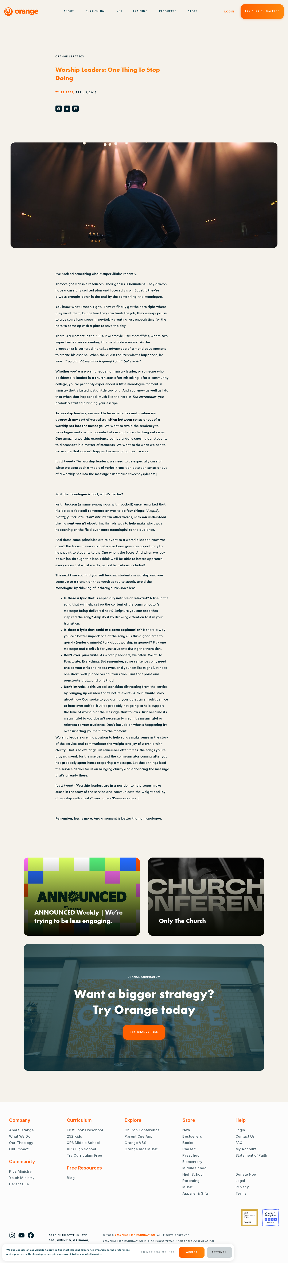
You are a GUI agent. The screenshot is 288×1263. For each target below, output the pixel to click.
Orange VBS (135, 1143)
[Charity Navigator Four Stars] (270, 1217)
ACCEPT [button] (192, 1252)
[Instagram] (12, 1235)
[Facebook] (31, 1235)
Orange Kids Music (141, 1149)
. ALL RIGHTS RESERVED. (153, 1235)
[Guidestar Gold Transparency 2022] (249, 1217)
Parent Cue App (138, 1136)
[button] (58, 109)
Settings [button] (219, 1252)
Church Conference (142, 1130)
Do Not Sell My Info (158, 1252)
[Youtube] (21, 1235)
